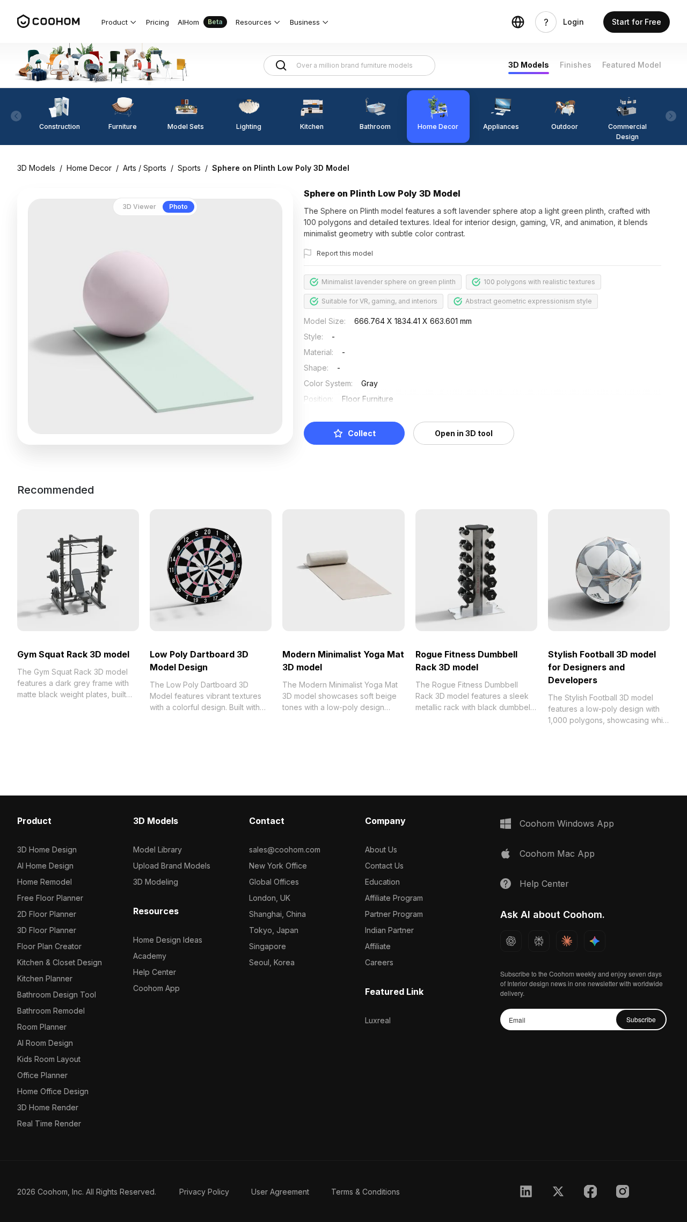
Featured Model (631, 64)
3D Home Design (47, 849)
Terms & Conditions (365, 1191)
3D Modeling (155, 881)
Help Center (154, 972)
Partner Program (394, 914)
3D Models (528, 64)
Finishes (575, 64)
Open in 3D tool (464, 433)
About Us (381, 849)
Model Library (157, 849)
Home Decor (89, 167)
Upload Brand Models (171, 865)
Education (382, 881)
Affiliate (378, 946)
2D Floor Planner (46, 914)
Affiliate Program (394, 897)
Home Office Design (53, 1091)
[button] (119, 22)
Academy (149, 955)
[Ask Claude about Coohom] (567, 941)
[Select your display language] (518, 22)
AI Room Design (45, 1042)
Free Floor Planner (50, 897)
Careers (379, 962)
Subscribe (641, 1019)
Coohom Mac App (557, 853)
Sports (189, 167)
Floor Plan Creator (49, 946)
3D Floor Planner (46, 930)
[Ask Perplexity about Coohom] (539, 941)
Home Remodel (44, 881)
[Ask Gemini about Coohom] (594, 941)
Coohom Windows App (567, 823)
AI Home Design (45, 865)
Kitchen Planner (44, 978)
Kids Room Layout (49, 1059)
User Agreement (280, 1191)
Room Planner (42, 1026)
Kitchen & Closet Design (59, 962)
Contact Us (384, 865)
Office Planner (42, 1075)
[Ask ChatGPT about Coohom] (511, 941)
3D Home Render (47, 1107)
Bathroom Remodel (51, 1010)
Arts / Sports (144, 167)
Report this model (345, 253)
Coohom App (156, 988)
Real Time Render (49, 1123)
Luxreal (378, 1020)
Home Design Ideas (167, 939)
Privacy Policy (204, 1191)
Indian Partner (389, 930)
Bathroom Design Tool (56, 994)
